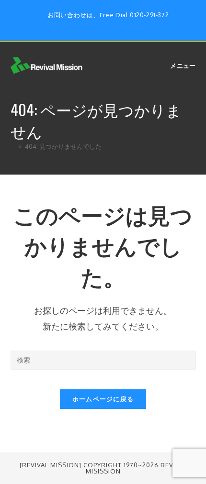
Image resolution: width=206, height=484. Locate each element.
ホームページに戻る (103, 399)
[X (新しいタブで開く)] (87, 25)
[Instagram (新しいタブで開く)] (109, 25)
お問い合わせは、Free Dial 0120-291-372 (108, 15)
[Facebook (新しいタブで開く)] (98, 25)
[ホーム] (13, 146)
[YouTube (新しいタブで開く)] (119, 25)
